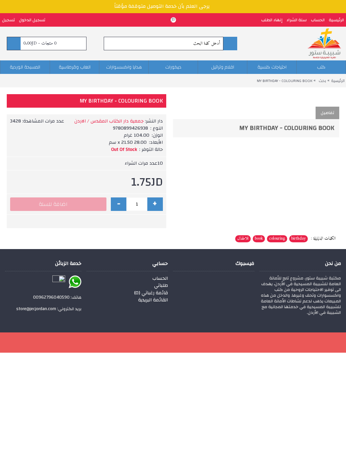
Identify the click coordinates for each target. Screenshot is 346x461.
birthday (298, 238)
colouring (277, 238)
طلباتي (161, 285)
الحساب (160, 278)
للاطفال (243, 238)
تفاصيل (327, 113)
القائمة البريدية (153, 300)
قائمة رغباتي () (151, 293)
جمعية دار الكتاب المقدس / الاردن (109, 121)
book (259, 238)
